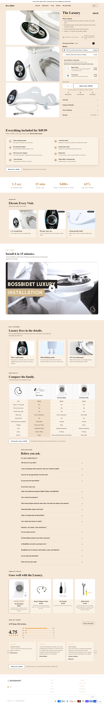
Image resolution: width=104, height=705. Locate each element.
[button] (52, 288)
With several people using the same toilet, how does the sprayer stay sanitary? (45, 503)
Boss (10, 6)
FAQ (52, 686)
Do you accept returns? (28, 532)
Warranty (82, 680)
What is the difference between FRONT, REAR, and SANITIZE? (40, 491)
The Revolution (61, 398)
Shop (52, 680)
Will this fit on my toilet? (28, 463)
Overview (65, 100)
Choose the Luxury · (19, 441)
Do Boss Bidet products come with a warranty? (35, 538)
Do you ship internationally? (29, 556)
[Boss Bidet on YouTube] (8, 687)
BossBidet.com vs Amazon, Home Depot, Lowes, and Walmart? (40, 550)
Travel (52, 5)
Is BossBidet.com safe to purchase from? (33, 544)
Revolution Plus (84, 398)
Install (52, 683)
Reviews (79, 115)
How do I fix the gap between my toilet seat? (34, 475)
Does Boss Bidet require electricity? (32, 509)
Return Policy (82, 688)
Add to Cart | (86, 86)
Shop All (37, 5)
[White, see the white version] (97, 43)
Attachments (45, 5)
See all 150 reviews (88, 623)
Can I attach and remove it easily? (31, 521)
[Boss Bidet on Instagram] (11, 687)
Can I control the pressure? (29, 497)
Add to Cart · (13, 169)
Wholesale (82, 686)
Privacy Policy (82, 691)
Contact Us (52, 691)
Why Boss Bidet (67, 5)
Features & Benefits (68, 105)
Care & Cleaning (67, 110)
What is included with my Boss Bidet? (32, 515)
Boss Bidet (13, 700)
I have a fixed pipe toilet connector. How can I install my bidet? (40, 469)
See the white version (36, 133)
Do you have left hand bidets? (30, 481)
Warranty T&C (82, 683)
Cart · (95, 5)
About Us (52, 688)
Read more (70, 659)
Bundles (58, 5)
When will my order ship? (29, 562)
